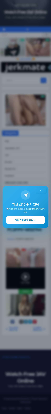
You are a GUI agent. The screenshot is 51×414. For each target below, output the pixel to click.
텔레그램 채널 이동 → (25, 220)
